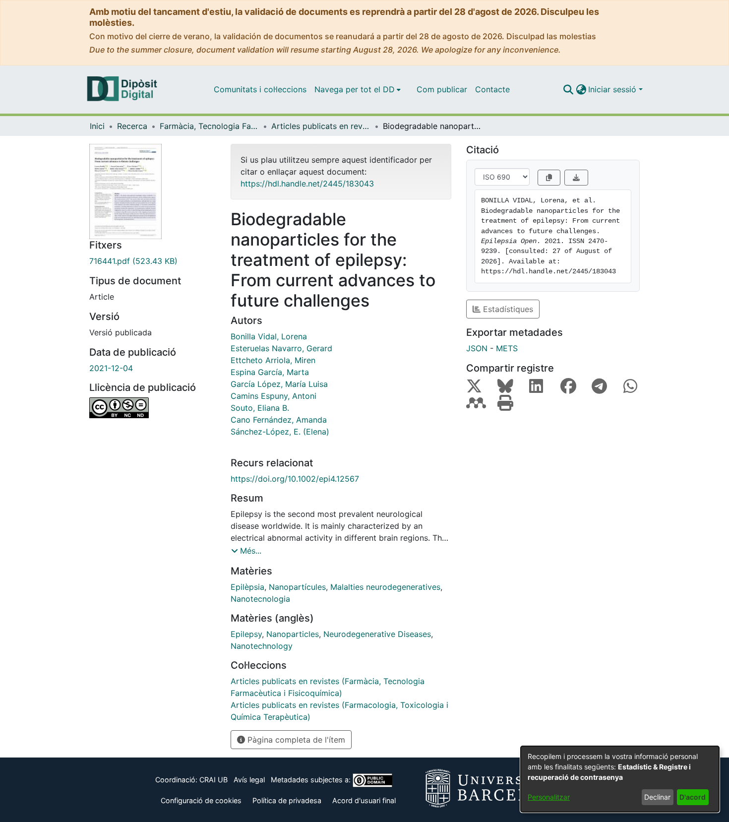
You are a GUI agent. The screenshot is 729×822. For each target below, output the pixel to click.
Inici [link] (97, 126)
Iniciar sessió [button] (613, 89)
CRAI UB (213, 779)
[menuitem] (357, 89)
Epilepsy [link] (246, 634)
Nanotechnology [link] (262, 646)
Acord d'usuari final (364, 800)
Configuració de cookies (201, 800)
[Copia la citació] (549, 178)
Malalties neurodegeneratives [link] (385, 587)
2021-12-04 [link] (111, 368)
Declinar (657, 797)
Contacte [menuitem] (492, 89)
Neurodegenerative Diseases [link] (377, 634)
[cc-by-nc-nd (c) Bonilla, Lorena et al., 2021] (152, 407)
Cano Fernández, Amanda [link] (279, 420)
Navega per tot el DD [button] (354, 89)
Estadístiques (507, 309)
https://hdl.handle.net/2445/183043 (307, 184)
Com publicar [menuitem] (442, 89)
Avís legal (249, 779)
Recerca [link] (132, 126)
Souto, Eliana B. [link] (260, 408)
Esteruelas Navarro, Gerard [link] (281, 348)
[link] (152, 261)
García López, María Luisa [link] (279, 384)
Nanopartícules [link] (297, 587)
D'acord (692, 797)
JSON (476, 348)
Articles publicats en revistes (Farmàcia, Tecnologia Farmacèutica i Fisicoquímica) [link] (320, 126)
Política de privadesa (286, 800)
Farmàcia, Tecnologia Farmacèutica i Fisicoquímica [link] (209, 126)
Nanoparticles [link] (292, 634)
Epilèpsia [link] (247, 587)
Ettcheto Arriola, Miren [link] (273, 360)
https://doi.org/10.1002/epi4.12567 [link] (295, 479)
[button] (568, 89)
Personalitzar (549, 797)
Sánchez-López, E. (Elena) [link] (280, 432)
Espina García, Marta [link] (270, 372)
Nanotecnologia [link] (260, 599)
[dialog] (620, 779)
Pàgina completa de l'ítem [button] (295, 740)
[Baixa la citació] (576, 178)
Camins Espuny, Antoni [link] (273, 396)
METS (507, 348)
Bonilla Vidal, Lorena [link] (269, 336)
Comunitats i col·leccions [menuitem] (260, 89)
